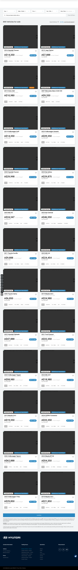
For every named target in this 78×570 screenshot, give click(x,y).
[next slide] (37, 37)
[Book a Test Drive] (2, 286)
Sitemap (24, 568)
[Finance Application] (2, 281)
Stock (41, 552)
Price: (33, 11)
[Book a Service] (2, 292)
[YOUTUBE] (66, 549)
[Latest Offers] (2, 283)
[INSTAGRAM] (63, 549)
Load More (39, 515)
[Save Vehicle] (36, 51)
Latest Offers (42, 554)
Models (41, 548)
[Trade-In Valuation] (2, 275)
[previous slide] (4, 37)
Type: (5, 11)
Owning (41, 555)
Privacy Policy (19, 568)
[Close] (2, 294)
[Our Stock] (2, 289)
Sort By (62, 22)
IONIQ (41, 550)
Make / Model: (21, 11)
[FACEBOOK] (59, 549)
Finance (41, 557)
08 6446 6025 (5, 557)
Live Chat (75, 556)
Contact (41, 559)
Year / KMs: (48, 11)
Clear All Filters (71, 15)
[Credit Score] (2, 278)
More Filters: (63, 11)
